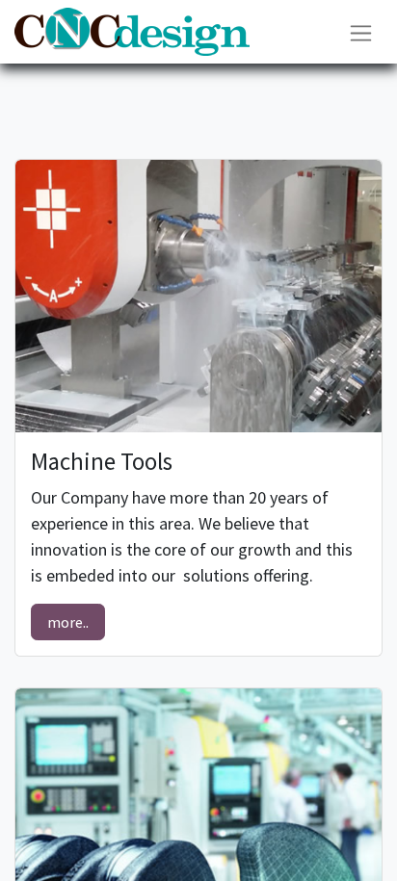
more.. (68, 622)
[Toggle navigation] (361, 31)
